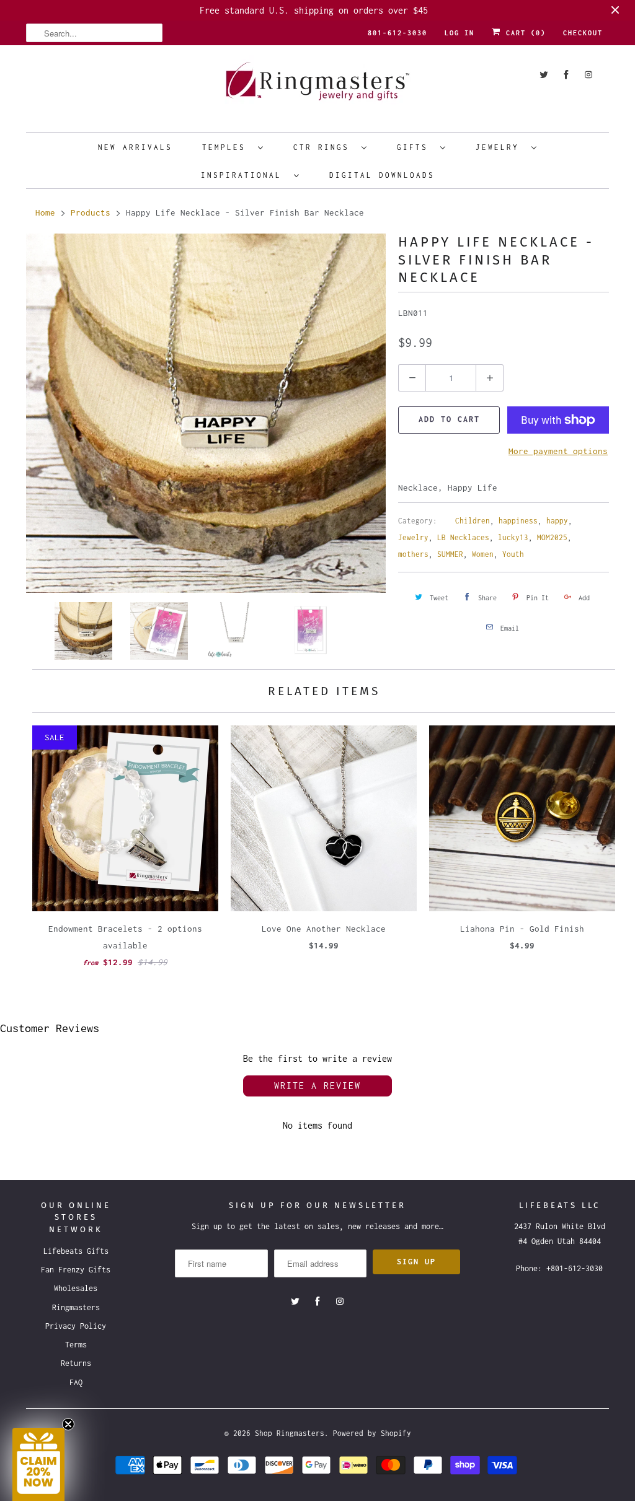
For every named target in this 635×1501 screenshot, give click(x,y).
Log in (459, 33)
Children (472, 521)
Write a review (317, 1085)
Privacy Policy (75, 1326)
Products (90, 212)
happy (557, 521)
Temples (227, 147)
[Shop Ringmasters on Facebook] (566, 75)
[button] (38, 1464)
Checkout (583, 33)
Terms (76, 1344)
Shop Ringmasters (289, 1433)
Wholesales (75, 1288)
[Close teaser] (68, 1424)
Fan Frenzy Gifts (75, 1269)
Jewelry (500, 147)
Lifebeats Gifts (76, 1251)
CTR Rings (324, 147)
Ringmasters (76, 1307)
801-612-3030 (397, 33)
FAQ (75, 1382)
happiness (518, 521)
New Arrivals (135, 147)
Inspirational (244, 175)
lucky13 (513, 537)
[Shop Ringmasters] (317, 87)
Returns (76, 1363)
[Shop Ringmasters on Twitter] (544, 75)
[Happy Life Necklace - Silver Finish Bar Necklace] (206, 413)
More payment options (558, 451)
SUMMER (450, 554)
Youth (513, 554)
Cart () (523, 33)
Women (483, 554)
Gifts (415, 147)
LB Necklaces (463, 537)
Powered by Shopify (372, 1433)
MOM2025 (552, 537)
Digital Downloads (382, 175)
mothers (413, 554)
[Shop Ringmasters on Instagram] (588, 75)
